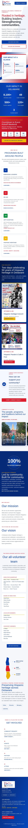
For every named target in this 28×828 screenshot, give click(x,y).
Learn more (7, 185)
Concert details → (9, 318)
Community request (21, 3)
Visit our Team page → (14, 645)
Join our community (8, 817)
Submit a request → (9, 736)
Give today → (7, 748)
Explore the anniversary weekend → (14, 140)
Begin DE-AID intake (9, 208)
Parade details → (9, 361)
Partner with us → (8, 759)
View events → (7, 770)
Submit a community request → (14, 400)
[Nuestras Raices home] (6, 3)
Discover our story (14, 42)
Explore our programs (14, 46)
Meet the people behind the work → (10, 491)
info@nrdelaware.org (6, 791)
